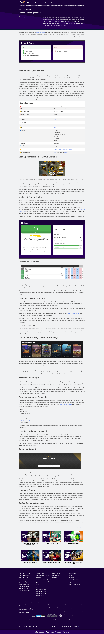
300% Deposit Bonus (41, 589)
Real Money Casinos (24, 586)
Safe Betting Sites (38, 5)
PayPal (66, 152)
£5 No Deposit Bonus (74, 579)
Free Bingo (38, 584)
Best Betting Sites (29, 5)
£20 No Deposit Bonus (74, 584)
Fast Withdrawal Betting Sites (56, 5)
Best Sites (59, 632)
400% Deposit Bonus (41, 591)
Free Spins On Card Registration (43, 579)
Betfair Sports (61, 149)
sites (30, 420)
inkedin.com (75, 619)
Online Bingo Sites (23, 579)
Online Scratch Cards (24, 584)
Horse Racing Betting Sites (83, 5)
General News (72, 573)
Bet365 (55, 149)
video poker (30, 333)
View (55, 119)
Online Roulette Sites (24, 575)
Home (20, 9)
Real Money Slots (23, 588)
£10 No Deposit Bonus (74, 581)
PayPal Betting (50, 632)
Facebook (60, 127)
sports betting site (40, 32)
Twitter (55, 127)
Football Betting (40, 632)
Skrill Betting (55, 577)
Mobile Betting (46, 5)
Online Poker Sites (23, 577)
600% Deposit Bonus (41, 595)
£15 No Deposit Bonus (74, 582)
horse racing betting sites (73, 313)
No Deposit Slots (40, 573)
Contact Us (71, 577)
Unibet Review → (81, 527)
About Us (71, 575)
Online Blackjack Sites (24, 573)
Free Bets (22, 5)
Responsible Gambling (24, 590)
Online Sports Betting (27, 9)
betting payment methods (66, 404)
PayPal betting (25, 420)
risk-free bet (32, 75)
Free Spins (38, 577)
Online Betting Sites (24, 581)
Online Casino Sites (24, 582)
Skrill (55, 152)
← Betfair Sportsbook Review (26, 527)
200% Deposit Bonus (41, 587)
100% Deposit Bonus (41, 586)
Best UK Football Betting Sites (70, 5)
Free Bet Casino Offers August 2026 (43, 581)
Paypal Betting (55, 575)
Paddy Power (68, 149)
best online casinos (70, 19)
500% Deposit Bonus (41, 593)
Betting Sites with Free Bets (42, 575)
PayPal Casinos (56, 573)
